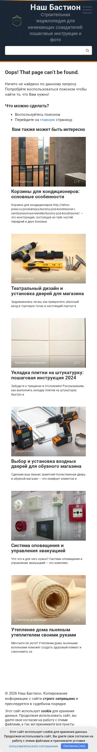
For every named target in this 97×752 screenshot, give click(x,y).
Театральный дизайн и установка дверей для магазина (47, 290)
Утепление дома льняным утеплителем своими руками (43, 632)
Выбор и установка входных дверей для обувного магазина (46, 463)
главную (47, 120)
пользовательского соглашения (33, 746)
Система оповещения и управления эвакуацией (38, 548)
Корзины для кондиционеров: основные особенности (45, 194)
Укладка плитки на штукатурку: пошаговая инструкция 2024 (47, 375)
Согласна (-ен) (74, 746)
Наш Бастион (55, 7)
